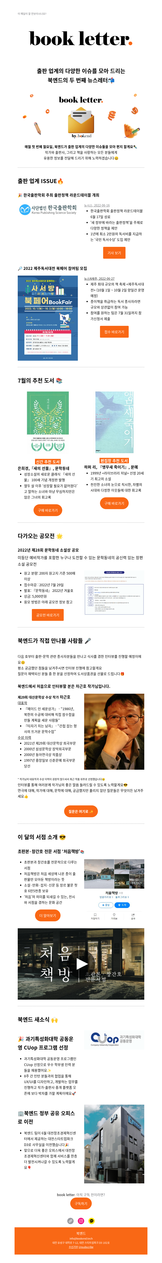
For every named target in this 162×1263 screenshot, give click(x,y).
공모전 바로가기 (47, 614)
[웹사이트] (70, 1221)
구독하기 (81, 1203)
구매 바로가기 (48, 510)
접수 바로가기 (114, 331)
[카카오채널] (91, 1221)
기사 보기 (114, 252)
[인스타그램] (81, 1221)
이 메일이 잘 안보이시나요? (32, 13)
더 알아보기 (47, 915)
